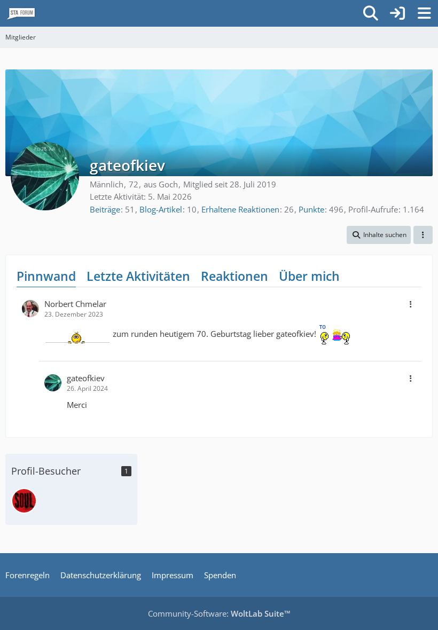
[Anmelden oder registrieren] (397, 13)
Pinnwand (46, 276)
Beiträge (105, 209)
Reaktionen (234, 276)
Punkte (311, 209)
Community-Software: (219, 613)
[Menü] (424, 13)
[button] (379, 235)
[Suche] (370, 13)
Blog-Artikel (160, 209)
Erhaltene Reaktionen (240, 209)
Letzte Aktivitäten (138, 276)
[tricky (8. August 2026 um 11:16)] (24, 501)
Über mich (309, 276)
